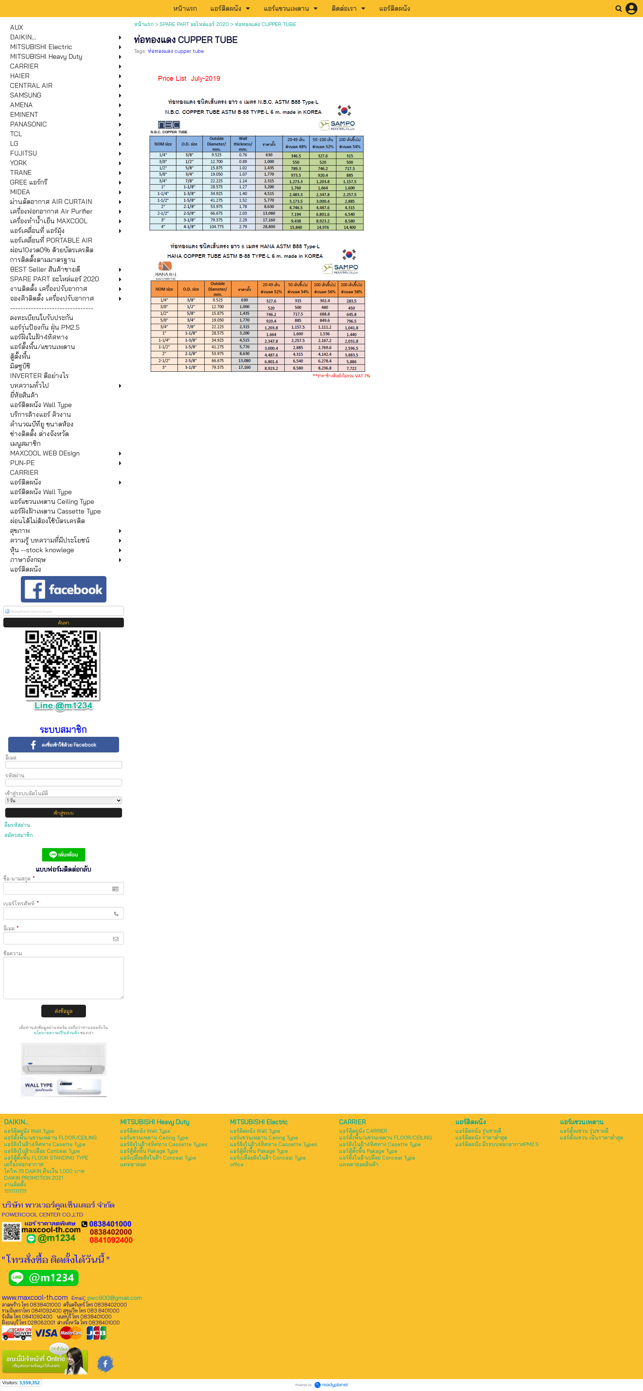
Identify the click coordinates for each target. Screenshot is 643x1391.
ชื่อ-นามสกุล (19, 878)
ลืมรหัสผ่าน (17, 825)
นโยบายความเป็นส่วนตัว (56, 1032)
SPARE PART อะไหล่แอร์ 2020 (194, 24)
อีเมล (10, 757)
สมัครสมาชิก (18, 835)
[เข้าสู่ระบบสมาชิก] (631, 9)
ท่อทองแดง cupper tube (176, 51)
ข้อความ (12, 953)
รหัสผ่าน (15, 775)
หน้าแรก (144, 24)
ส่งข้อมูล (64, 1011)
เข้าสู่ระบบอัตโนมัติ (26, 793)
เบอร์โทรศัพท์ (21, 903)
